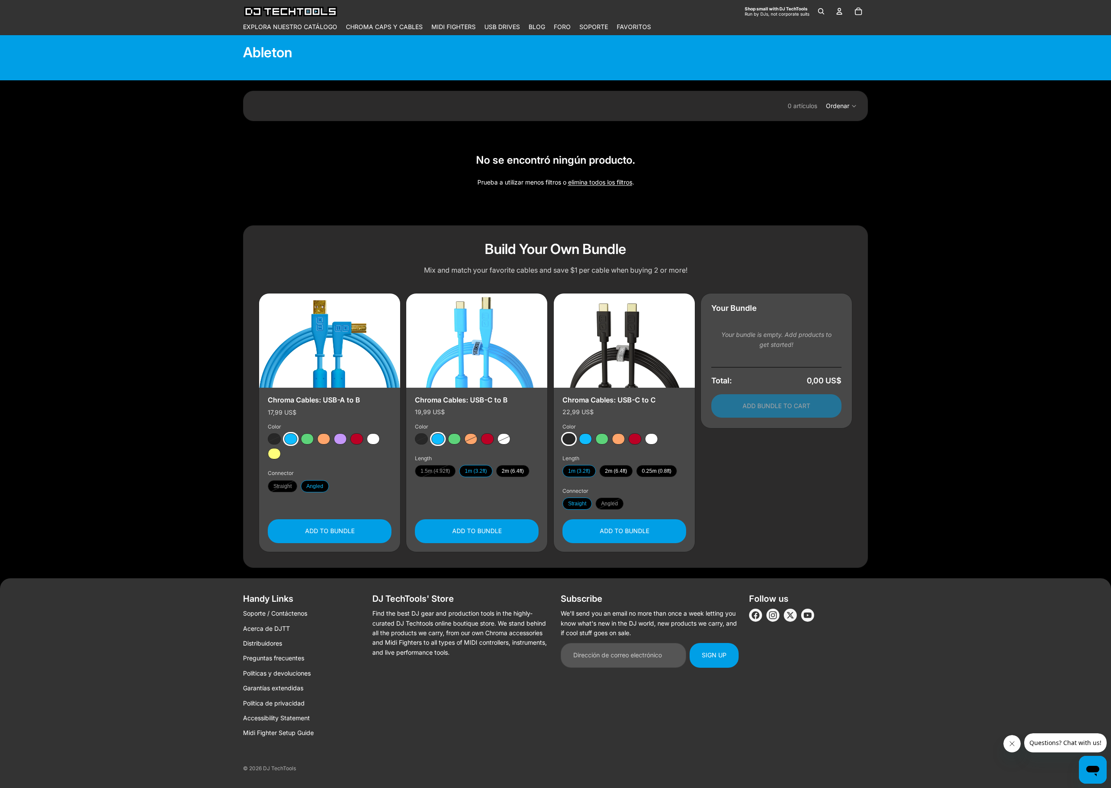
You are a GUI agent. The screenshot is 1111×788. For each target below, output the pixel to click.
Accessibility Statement (276, 718)
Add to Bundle (330, 531)
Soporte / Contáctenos (275, 613)
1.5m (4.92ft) (435, 471)
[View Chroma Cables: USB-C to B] (476, 340)
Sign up (714, 655)
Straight (282, 486)
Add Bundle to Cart (776, 405)
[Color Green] (307, 439)
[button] (841, 105)
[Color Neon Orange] (323, 439)
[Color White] (373, 439)
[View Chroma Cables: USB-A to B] (329, 340)
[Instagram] (772, 615)
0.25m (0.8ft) (656, 471)
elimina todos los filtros (600, 182)
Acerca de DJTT (266, 628)
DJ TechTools (279, 768)
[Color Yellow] (274, 454)
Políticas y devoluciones (277, 673)
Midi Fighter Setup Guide (278, 732)
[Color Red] (356, 439)
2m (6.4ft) (513, 471)
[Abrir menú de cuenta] (839, 11)
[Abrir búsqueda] (821, 11)
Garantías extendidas (273, 688)
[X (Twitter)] (790, 615)
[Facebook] (755, 615)
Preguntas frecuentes (273, 658)
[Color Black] (274, 439)
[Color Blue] (290, 439)
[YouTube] (807, 615)
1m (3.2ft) (476, 471)
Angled (314, 486)
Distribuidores (262, 643)
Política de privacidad (274, 703)
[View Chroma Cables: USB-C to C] (624, 340)
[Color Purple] (340, 439)
